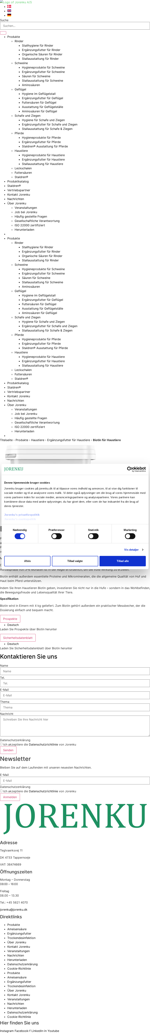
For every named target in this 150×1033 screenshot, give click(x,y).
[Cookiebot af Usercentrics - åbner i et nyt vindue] (130, 469)
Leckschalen (23, 168)
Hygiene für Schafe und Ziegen (43, 120)
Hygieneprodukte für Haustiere (43, 155)
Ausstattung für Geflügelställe (42, 107)
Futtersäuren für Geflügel (39, 102)
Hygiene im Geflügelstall (39, 94)
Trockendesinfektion (21, 938)
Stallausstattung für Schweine (42, 80)
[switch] (56, 536)
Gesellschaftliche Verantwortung (37, 221)
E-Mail (4, 689)
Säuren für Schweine (36, 76)
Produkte (13, 37)
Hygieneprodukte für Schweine (43, 67)
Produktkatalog (18, 181)
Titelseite (6, 440)
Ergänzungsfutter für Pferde (41, 142)
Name (4, 665)
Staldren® (21, 177)
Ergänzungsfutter (19, 933)
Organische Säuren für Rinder (42, 54)
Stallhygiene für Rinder (37, 45)
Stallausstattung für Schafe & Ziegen (47, 129)
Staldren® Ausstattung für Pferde (45, 146)
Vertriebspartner (18, 190)
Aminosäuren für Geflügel (39, 111)
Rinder (19, 41)
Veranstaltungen (26, 207)
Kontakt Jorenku (18, 194)
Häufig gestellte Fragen (31, 216)
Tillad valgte (75, 561)
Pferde (19, 133)
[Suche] (3, 33)
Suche (4, 20)
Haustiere (21, 151)
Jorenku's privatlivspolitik (22, 514)
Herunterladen (24, 229)
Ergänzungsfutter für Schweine (43, 72)
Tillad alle (123, 561)
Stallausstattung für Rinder (40, 58)
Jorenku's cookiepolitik (20, 519)
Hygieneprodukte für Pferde (41, 137)
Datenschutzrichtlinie (43, 744)
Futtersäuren (23, 172)
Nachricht (6, 713)
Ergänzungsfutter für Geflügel (42, 98)
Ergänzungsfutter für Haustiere (43, 159)
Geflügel (20, 89)
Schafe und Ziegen (27, 115)
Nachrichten (15, 199)
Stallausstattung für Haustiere (42, 164)
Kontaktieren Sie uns (28, 656)
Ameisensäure (17, 929)
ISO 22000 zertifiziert (30, 225)
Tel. (2, 677)
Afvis (27, 561)
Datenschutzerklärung (15, 740)
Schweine (21, 63)
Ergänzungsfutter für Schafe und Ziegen (49, 124)
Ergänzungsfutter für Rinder (41, 50)
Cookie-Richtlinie (19, 968)
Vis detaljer (131, 549)
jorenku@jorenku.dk (13, 909)
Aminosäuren (31, 85)
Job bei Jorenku (26, 212)
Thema (4, 701)
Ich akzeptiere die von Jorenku (39, 744)
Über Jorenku (16, 203)
